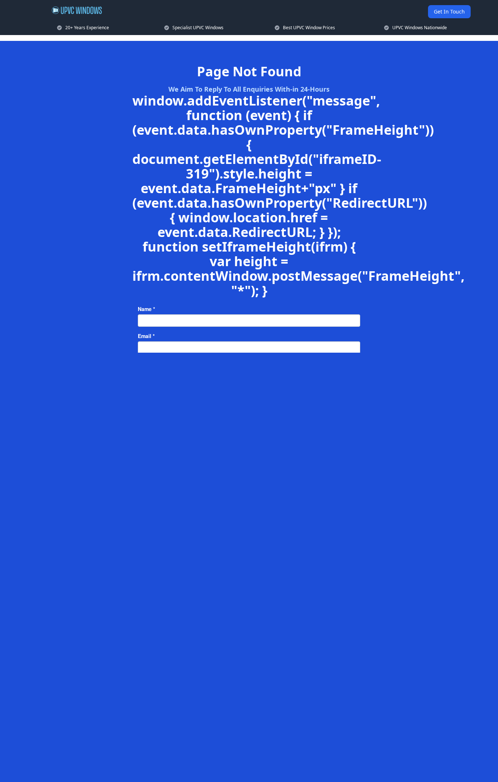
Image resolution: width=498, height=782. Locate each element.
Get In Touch (449, 11)
